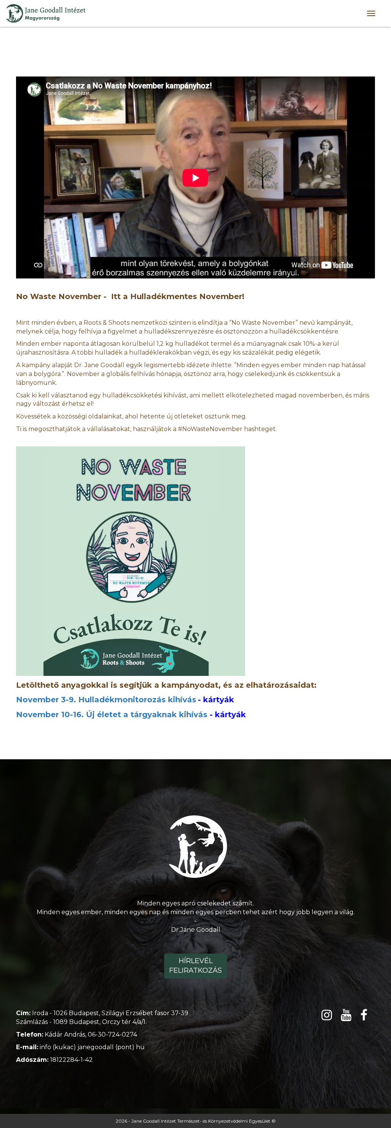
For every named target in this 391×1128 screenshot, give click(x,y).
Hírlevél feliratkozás (195, 966)
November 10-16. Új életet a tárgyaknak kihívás (111, 714)
